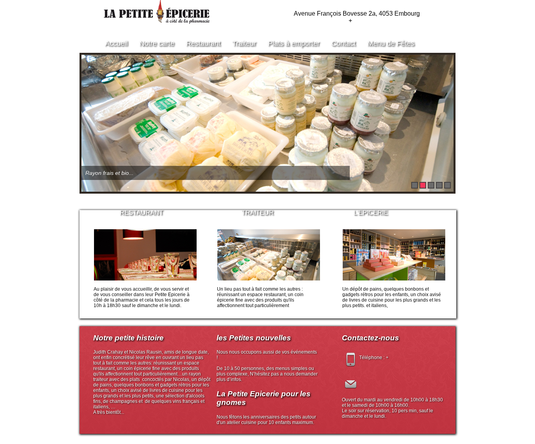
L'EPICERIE (371, 212)
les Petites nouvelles (254, 338)
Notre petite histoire (128, 338)
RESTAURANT (141, 212)
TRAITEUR (258, 212)
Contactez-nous (370, 338)
